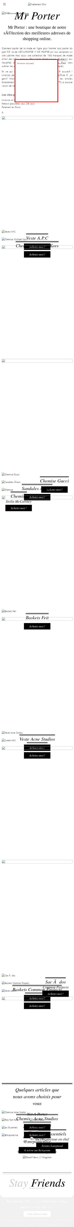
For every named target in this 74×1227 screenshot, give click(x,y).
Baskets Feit (37, 1045)
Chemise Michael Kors (37, 350)
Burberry (62, 59)
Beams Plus (59, 62)
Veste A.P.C (37, 336)
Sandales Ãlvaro (37, 804)
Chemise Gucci (54, 790)
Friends (37, 1184)
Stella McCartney (19, 824)
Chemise (19, 818)
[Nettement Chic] (37, 4)
